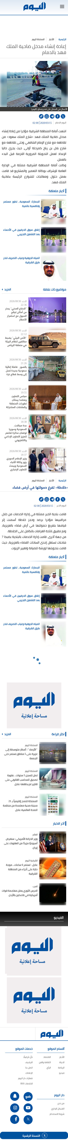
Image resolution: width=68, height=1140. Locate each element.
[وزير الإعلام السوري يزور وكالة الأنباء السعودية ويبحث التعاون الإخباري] (47, 460)
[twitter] (63, 116)
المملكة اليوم (38, 39)
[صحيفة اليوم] (34, 6)
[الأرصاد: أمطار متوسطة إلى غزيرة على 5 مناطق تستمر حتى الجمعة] (52, 753)
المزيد (7, 289)
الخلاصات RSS (26, 1083)
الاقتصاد (47, 1057)
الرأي (48, 1067)
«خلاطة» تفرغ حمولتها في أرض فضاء (40, 487)
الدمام (58, 123)
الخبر (59, 506)
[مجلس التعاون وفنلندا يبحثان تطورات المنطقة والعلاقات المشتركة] (47, 397)
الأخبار (51, 39)
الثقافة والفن (45, 1062)
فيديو (61, 1073)
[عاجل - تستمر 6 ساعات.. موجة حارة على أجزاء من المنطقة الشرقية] (52, 868)
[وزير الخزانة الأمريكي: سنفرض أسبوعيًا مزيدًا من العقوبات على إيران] (52, 842)
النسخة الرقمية (31, 1135)
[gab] (28, 1096)
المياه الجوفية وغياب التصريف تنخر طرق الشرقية (21, 260)
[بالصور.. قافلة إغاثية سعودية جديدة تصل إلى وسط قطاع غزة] (47, 368)
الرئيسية (62, 39)
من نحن (60, 1103)
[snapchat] (14, 1096)
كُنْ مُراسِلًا (28, 1057)
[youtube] (28, 1108)
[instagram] (14, 1108)
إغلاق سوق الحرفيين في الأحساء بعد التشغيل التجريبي (21, 232)
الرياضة (61, 1067)
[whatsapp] (46, 116)
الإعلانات (29, 1073)
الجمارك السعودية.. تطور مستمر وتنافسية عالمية (21, 203)
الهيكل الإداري (57, 1108)
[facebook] (57, 116)
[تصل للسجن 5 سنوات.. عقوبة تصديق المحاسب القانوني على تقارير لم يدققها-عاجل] (52, 779)
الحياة (61, 1062)
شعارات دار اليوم (25, 1078)
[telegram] (52, 116)
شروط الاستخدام (57, 1114)
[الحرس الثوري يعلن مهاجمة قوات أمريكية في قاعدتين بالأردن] (52, 894)
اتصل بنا (29, 1067)
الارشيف (29, 1062)
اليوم (64, 123)
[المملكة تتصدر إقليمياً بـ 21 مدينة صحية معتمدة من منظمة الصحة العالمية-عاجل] (52, 805)
